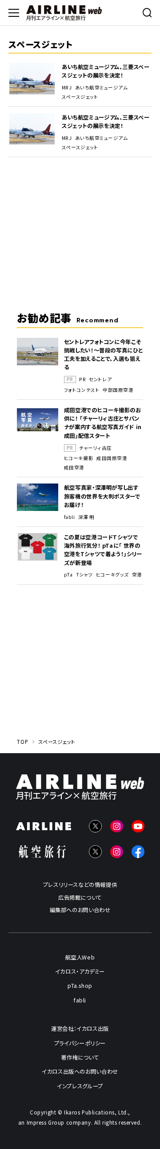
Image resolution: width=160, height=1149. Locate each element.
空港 (137, 575)
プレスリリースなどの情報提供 (80, 885)
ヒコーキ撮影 (78, 458)
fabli (69, 517)
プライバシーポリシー (80, 1043)
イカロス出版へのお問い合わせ (80, 1071)
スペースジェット (80, 97)
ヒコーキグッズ (112, 575)
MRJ (67, 88)
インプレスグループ (80, 1086)
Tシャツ (84, 575)
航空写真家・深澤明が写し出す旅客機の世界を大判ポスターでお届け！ (102, 496)
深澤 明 (86, 517)
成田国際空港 (111, 458)
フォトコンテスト (82, 390)
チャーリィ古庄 (95, 448)
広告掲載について (80, 897)
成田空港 (74, 467)
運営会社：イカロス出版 (80, 1029)
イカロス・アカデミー (80, 971)
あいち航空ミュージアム (101, 88)
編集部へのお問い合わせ (80, 910)
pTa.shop (80, 986)
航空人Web (80, 957)
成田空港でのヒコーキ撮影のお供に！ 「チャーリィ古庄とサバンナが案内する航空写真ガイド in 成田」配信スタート (103, 422)
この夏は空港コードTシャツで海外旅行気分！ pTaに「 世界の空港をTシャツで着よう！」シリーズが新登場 (103, 549)
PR (82, 379)
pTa (68, 575)
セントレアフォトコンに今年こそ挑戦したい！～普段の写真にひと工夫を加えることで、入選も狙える (103, 354)
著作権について (80, 1057)
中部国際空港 (118, 390)
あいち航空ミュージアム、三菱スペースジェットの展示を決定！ (106, 71)
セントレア (100, 379)
